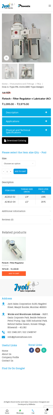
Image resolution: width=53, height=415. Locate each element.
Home (5, 83)
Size (4, 158)
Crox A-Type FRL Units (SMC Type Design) (23, 86)
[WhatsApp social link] (43, 350)
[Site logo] (8, 5)
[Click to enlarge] (6, 57)
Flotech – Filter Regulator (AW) (13, 264)
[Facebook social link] (31, 350)
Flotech (5, 265)
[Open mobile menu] (49, 5)
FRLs (39, 83)
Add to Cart (20, 171)
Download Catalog (16, 140)
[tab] (26, 112)
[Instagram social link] (37, 350)
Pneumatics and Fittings (22, 83)
